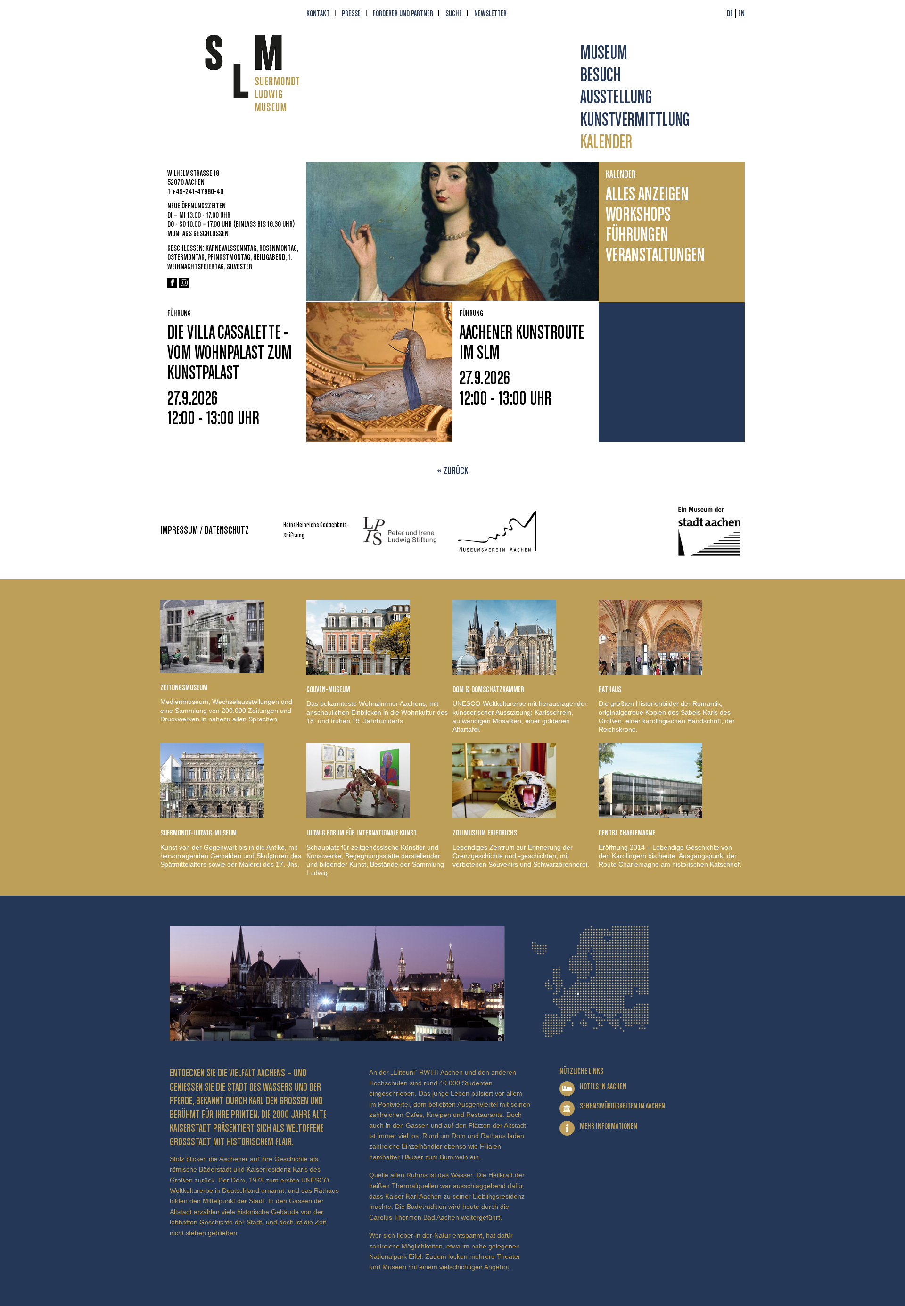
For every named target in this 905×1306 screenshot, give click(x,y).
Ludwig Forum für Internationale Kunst (361, 833)
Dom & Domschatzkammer (488, 690)
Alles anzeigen (647, 195)
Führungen (637, 236)
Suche (453, 13)
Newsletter (490, 13)
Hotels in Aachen (603, 1087)
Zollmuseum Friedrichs (484, 833)
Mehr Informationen (608, 1126)
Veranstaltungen (655, 256)
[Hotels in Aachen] (567, 1088)
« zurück (452, 471)
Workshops (638, 216)
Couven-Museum (328, 690)
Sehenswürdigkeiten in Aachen (622, 1106)
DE (730, 13)
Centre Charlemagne (627, 833)
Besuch (600, 76)
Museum (603, 54)
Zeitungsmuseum (183, 688)
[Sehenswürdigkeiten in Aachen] (567, 1108)
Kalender (606, 143)
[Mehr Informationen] (567, 1128)
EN (741, 13)
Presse (351, 13)
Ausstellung (616, 98)
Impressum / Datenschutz (204, 531)
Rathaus (610, 690)
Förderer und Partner (403, 13)
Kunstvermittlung (635, 121)
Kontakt (317, 13)
